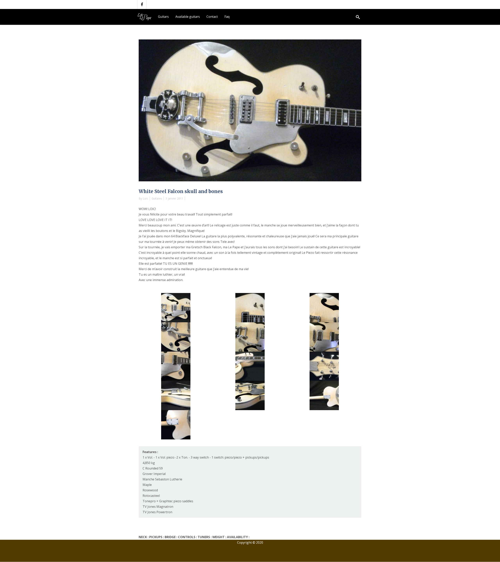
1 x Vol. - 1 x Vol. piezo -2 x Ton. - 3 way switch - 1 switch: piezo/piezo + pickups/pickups (206, 457)
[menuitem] (163, 17)
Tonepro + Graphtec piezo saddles (168, 501)
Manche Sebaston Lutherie (162, 479)
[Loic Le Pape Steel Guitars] (145, 17)
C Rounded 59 (153, 468)
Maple (147, 485)
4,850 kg (149, 463)
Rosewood (150, 490)
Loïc (145, 198)
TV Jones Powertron (157, 512)
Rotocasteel (151, 495)
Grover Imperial (154, 474)
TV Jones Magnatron (158, 506)
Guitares (157, 198)
